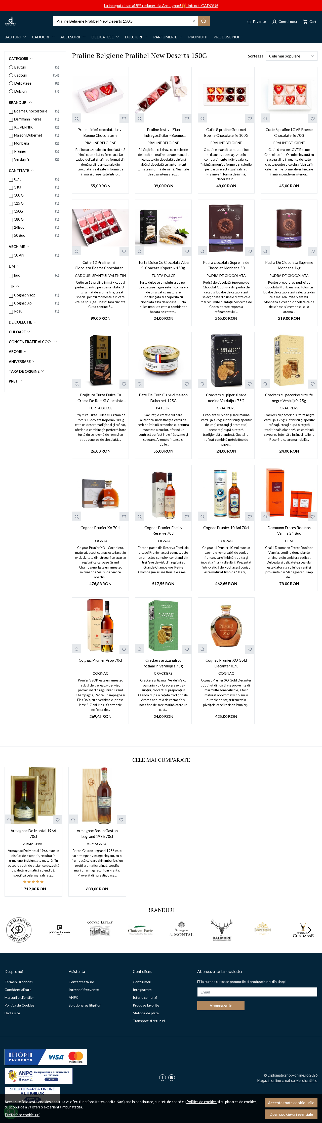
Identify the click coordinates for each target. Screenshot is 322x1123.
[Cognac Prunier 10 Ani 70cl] (226, 493)
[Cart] (309, 21)
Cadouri (40, 37)
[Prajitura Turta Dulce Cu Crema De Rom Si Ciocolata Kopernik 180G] (100, 360)
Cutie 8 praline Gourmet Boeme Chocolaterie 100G (226, 132)
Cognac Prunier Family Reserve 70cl (163, 530)
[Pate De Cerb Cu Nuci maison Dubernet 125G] (163, 360)
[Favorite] (256, 21)
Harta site (12, 1013)
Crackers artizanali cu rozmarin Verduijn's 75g (163, 663)
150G (18, 211)
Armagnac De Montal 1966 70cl (33, 833)
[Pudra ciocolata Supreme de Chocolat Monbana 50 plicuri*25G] (226, 228)
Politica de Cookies (19, 1005)
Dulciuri (133, 37)
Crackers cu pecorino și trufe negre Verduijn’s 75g (289, 398)
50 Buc (19, 235)
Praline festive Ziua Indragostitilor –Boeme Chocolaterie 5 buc (163, 132)
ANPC (73, 997)
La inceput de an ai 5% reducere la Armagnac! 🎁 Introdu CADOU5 (161, 5)
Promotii (198, 37)
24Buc (19, 227)
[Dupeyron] (262, 939)
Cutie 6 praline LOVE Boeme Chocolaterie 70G (289, 132)
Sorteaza (255, 55)
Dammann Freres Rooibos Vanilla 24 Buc (289, 530)
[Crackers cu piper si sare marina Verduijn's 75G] (226, 360)
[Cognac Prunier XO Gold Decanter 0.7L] (226, 626)
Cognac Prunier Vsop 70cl (100, 660)
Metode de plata (146, 1013)
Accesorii (70, 37)
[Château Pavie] (141, 939)
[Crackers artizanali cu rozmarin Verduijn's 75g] (163, 626)
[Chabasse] (303, 939)
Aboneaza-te (221, 1005)
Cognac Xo (23, 303)
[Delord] (19, 939)
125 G (19, 203)
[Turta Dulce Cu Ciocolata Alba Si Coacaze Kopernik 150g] (163, 228)
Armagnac (33, 844)
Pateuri (163, 408)
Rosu (18, 311)
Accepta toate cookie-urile (291, 1102)
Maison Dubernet (28, 135)
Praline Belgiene (100, 143)
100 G (19, 195)
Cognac (100, 541)
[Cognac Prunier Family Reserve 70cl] (163, 493)
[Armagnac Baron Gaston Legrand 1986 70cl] (97, 796)
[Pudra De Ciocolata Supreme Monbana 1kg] (289, 228)
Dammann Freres (28, 119)
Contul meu (142, 982)
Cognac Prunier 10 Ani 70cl (226, 527)
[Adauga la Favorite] (124, 118)
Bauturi (13, 37)
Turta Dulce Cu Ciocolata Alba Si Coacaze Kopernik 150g (163, 265)
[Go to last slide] (13, 930)
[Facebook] (163, 1078)
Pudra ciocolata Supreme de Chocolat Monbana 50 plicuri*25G (226, 265)
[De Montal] (181, 939)
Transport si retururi (149, 1021)
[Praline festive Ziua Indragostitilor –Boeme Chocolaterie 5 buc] (163, 95)
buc (17, 275)
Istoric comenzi (145, 997)
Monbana (21, 143)
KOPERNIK (23, 127)
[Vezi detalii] (76, 118)
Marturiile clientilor (19, 997)
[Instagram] (172, 1078)
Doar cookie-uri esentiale (291, 1114)
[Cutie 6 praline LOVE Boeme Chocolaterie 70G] (289, 95)
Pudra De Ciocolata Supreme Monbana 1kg (289, 265)
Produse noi (226, 37)
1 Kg (17, 187)
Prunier (20, 151)
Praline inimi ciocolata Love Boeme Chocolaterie (100, 132)
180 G (19, 219)
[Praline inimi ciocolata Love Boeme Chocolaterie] (100, 95)
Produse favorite (146, 1005)
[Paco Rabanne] (59, 939)
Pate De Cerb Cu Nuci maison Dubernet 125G (163, 398)
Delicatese (102, 37)
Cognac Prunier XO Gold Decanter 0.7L (226, 663)
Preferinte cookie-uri (22, 1115)
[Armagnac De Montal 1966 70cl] (33, 796)
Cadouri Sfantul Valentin (100, 275)
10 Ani (19, 255)
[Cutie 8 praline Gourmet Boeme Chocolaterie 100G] (226, 95)
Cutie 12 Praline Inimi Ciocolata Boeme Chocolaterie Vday (100, 265)
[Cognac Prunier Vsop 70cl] (100, 626)
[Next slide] (309, 930)
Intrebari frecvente (84, 989)
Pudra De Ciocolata (226, 275)
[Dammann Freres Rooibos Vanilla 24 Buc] (289, 493)
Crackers (226, 408)
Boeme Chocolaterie (30, 111)
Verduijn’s (22, 159)
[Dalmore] (222, 939)
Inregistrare (142, 989)
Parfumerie (165, 37)
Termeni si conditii (19, 982)
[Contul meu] (284, 21)
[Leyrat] (100, 939)
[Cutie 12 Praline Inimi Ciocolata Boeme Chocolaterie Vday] (100, 228)
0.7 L (17, 179)
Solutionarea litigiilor (85, 1005)
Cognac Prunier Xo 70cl (100, 527)
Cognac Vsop (24, 295)
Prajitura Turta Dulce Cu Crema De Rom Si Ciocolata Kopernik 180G (100, 398)
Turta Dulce (163, 275)
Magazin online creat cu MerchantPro (287, 1080)
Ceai (289, 541)
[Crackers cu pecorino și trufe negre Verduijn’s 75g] (289, 360)
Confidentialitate (18, 989)
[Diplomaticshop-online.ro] (10, 21)
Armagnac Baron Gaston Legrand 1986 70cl (97, 833)
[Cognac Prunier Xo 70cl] (100, 493)
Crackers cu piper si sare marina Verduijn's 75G (226, 398)
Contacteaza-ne (81, 982)
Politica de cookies (201, 1102)
